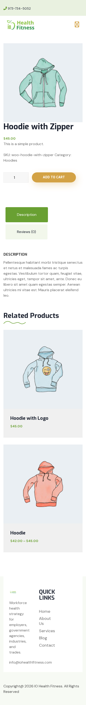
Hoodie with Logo (29, 418)
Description (26, 214)
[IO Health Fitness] (21, 24)
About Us (45, 621)
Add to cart (54, 177)
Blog (43, 638)
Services (47, 631)
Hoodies (10, 160)
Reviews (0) (26, 231)
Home (44, 611)
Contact (47, 645)
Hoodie (17, 533)
